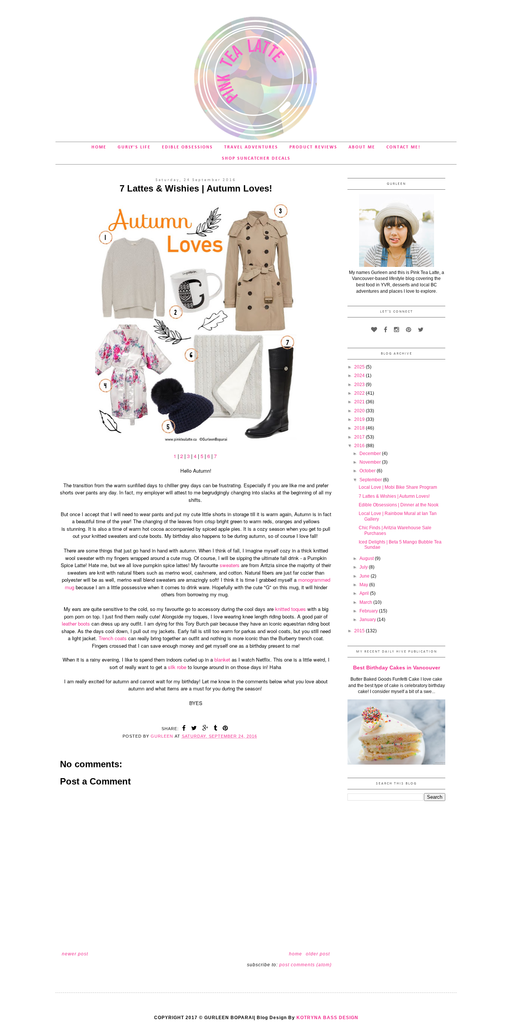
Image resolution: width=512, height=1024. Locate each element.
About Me (362, 147)
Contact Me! (403, 147)
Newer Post (75, 954)
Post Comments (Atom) (305, 964)
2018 (360, 428)
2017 (360, 437)
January (368, 619)
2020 (360, 410)
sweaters (230, 565)
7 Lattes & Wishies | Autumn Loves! (394, 496)
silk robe (178, 667)
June (365, 576)
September (371, 479)
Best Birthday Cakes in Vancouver (396, 668)
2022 (360, 393)
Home (98, 147)
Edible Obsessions (187, 147)
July (364, 567)
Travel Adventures (251, 147)
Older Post (318, 954)
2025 (360, 367)
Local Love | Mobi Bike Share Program (398, 487)
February (369, 611)
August (367, 558)
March (366, 602)
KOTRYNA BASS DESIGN (327, 1017)
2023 (360, 384)
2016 (360, 445)
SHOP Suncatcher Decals (256, 158)
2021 (360, 401)
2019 (360, 419)
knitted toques (290, 608)
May (364, 584)
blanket (223, 659)
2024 (360, 375)
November (370, 462)
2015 (360, 630)
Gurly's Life (134, 147)
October (368, 470)
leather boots (76, 623)
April (364, 593)
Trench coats (113, 638)
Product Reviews (313, 147)
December (370, 453)
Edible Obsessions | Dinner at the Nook (399, 505)
